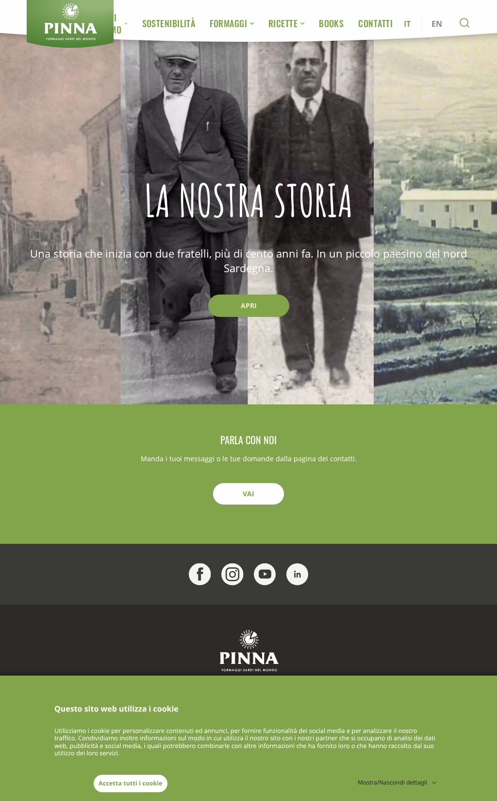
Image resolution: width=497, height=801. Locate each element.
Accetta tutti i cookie (131, 783)
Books (331, 23)
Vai (248, 493)
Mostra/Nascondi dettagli (392, 782)
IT (407, 23)
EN (436, 23)
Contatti (375, 23)
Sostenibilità (169, 23)
